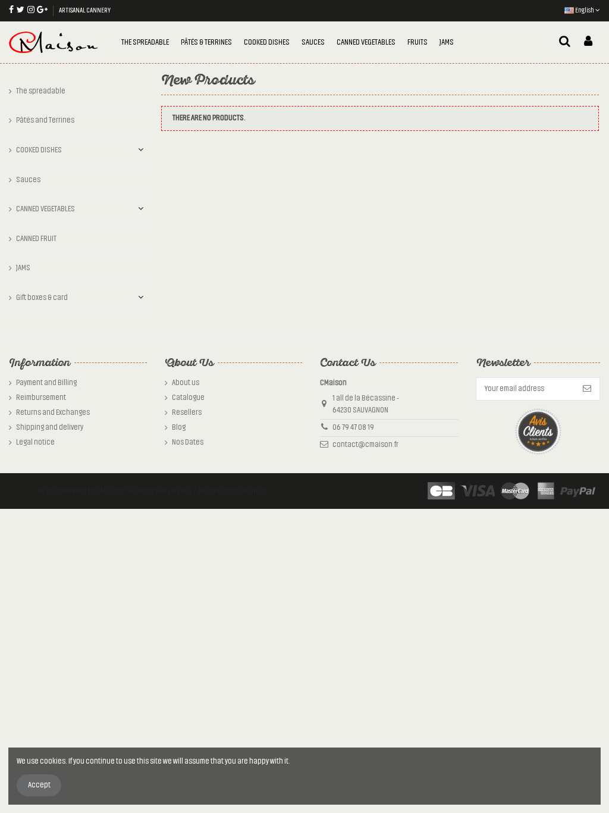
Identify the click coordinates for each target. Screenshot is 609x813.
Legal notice (35, 442)
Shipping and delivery (49, 427)
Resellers (187, 412)
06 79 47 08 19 (353, 427)
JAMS (23, 268)
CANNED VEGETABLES (45, 209)
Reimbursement (41, 397)
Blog (179, 427)
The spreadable (40, 91)
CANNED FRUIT (36, 238)
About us (185, 383)
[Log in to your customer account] (588, 42)
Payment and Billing (46, 383)
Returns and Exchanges (53, 412)
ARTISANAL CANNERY (85, 10)
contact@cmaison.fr (365, 444)
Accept (39, 785)
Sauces (28, 180)
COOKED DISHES (39, 150)
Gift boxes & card (42, 297)
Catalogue (188, 397)
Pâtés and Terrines (45, 120)
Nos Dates (187, 442)
